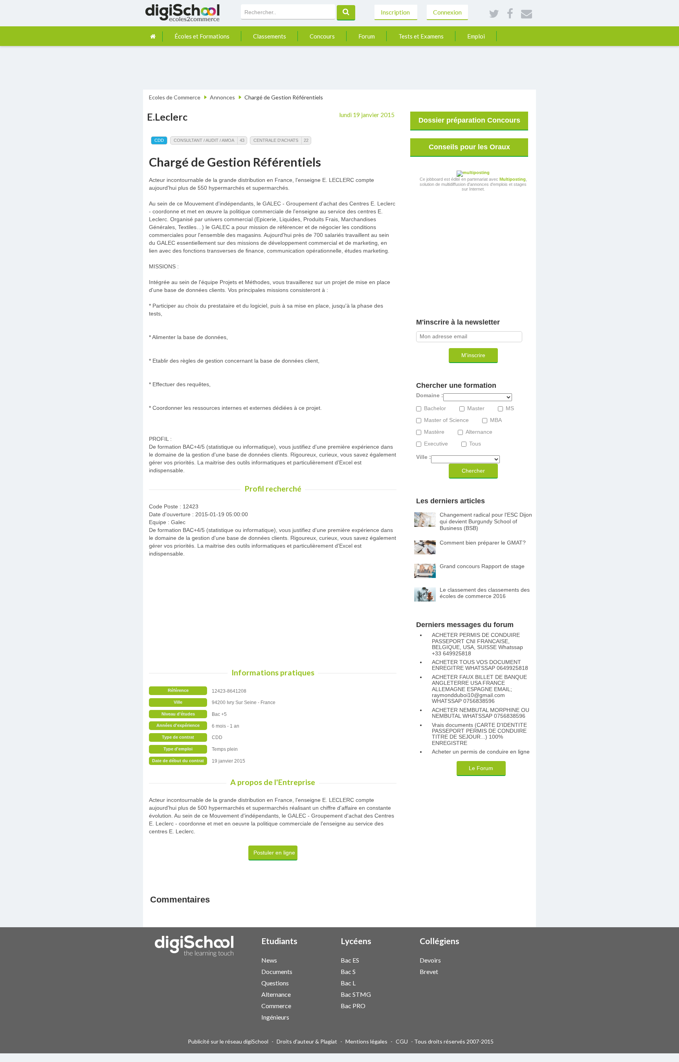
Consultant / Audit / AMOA (204, 140)
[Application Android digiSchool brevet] (481, 971)
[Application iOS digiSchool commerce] (319, 1005)
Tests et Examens (421, 36)
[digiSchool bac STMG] (394, 994)
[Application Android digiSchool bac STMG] (402, 993)
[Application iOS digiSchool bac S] (398, 971)
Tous (475, 444)
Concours (322, 36)
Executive (436, 444)
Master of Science (446, 420)
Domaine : (429, 395)
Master (475, 408)
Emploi (476, 36)
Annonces (222, 97)
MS (510, 408)
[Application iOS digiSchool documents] (319, 971)
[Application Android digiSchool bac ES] (402, 959)
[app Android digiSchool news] (323, 959)
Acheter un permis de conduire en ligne (481, 752)
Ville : (423, 457)
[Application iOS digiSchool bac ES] (398, 959)
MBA (496, 420)
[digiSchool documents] (315, 971)
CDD (159, 140)
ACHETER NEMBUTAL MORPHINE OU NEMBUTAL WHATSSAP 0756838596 (480, 713)
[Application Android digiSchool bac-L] (402, 982)
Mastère (434, 432)
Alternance (479, 432)
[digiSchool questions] (315, 982)
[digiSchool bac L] (394, 982)
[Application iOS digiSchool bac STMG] (398, 993)
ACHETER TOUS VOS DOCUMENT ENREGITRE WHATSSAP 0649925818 (480, 665)
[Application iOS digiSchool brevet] (477, 971)
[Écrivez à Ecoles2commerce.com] (526, 14)
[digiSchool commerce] (315, 1005)
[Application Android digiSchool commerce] (323, 1005)
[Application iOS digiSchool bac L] (398, 982)
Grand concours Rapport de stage (482, 566)
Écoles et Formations (201, 36)
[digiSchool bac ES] (394, 960)
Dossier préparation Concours (469, 120)
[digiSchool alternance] (315, 994)
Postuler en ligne (274, 852)
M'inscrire (473, 355)
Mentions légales (366, 1041)
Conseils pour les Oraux (469, 147)
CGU (402, 1041)
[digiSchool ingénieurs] (315, 1017)
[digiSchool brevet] (473, 971)
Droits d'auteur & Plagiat (307, 1041)
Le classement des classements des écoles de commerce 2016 (485, 593)
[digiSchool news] (315, 960)
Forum (366, 36)
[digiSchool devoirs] (473, 960)
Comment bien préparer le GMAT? (483, 542)
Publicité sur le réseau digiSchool (228, 1041)
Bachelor (435, 408)
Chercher (473, 471)
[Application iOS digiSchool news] (319, 959)
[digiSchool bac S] (394, 971)
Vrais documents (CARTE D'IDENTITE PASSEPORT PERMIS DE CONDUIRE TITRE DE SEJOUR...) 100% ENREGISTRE (479, 734)
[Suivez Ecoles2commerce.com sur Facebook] (510, 14)
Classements (269, 36)
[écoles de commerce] (153, 36)
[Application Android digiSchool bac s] (402, 971)
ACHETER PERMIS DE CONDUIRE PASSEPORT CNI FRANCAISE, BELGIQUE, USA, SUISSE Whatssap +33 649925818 (477, 644)
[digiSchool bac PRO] (394, 1005)
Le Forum (481, 768)
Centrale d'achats (275, 140)
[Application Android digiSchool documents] (323, 971)
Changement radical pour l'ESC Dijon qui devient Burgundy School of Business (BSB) (486, 521)
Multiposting (512, 179)
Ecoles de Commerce (174, 97)
